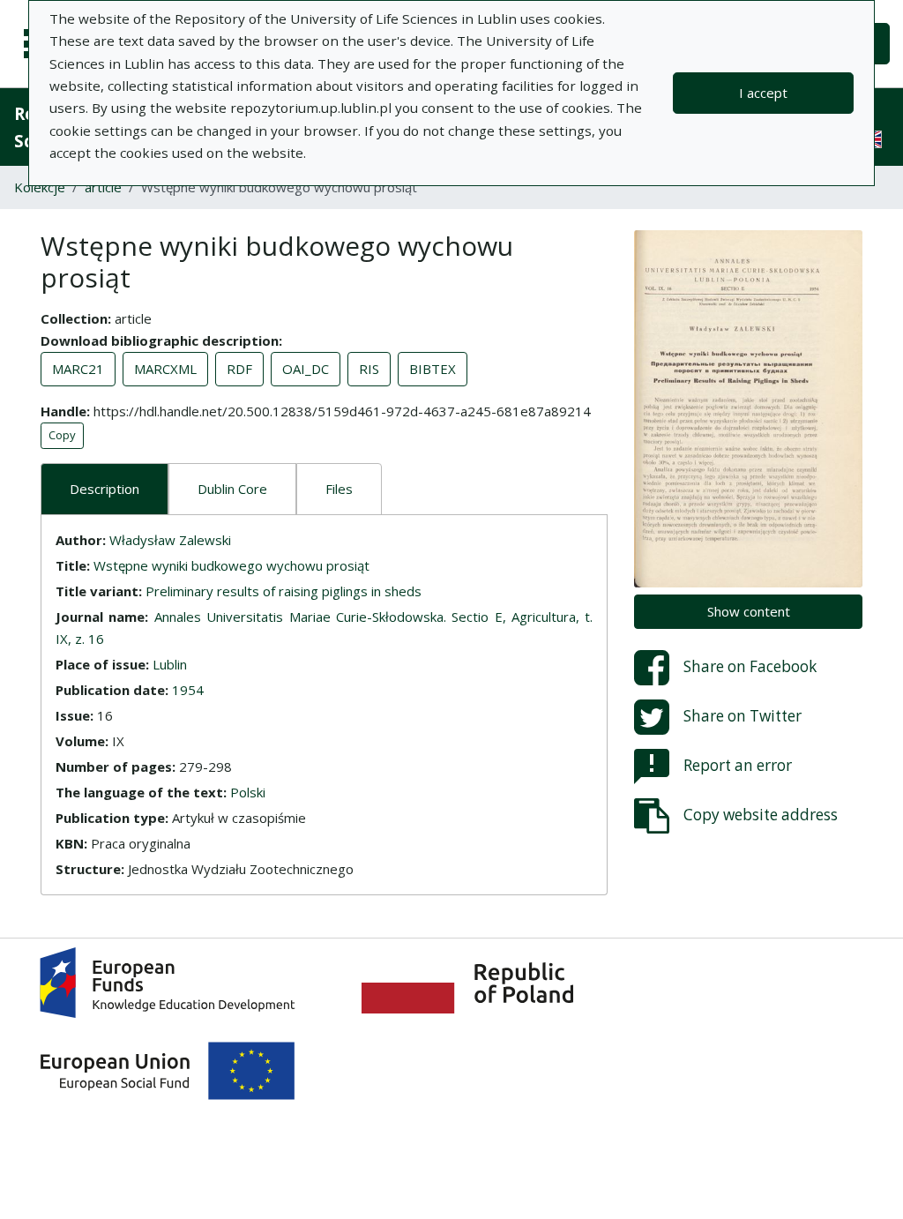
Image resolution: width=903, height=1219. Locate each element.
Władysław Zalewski (170, 540)
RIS (369, 369)
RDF (239, 369)
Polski (247, 792)
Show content (748, 611)
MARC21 (78, 369)
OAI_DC (305, 369)
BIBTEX (432, 369)
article (103, 187)
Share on (750, 666)
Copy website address (760, 814)
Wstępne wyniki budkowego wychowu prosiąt (231, 565)
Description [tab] (104, 488)
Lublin (170, 664)
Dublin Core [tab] (232, 488)
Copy (62, 435)
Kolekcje (39, 187)
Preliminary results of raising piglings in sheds (284, 591)
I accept (763, 92)
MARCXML (165, 369)
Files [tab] (339, 488)
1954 (188, 690)
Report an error (737, 765)
